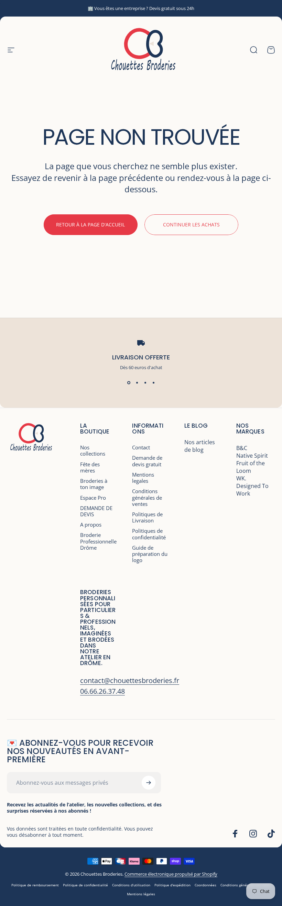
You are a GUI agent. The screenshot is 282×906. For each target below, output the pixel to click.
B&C (241, 448)
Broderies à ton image (93, 484)
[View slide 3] (145, 383)
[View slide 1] (128, 383)
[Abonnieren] (148, 783)
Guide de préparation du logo (149, 553)
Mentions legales (143, 477)
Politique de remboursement (35, 885)
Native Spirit (252, 455)
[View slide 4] (153, 383)
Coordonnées (205, 885)
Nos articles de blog (199, 446)
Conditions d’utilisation (131, 885)
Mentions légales (141, 894)
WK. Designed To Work (252, 486)
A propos (90, 524)
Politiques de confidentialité (149, 534)
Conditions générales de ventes (147, 497)
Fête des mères (90, 467)
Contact (141, 447)
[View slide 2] (137, 383)
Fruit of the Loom (250, 467)
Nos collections (92, 450)
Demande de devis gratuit (147, 461)
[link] (129, 680)
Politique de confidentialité (85, 885)
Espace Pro (93, 498)
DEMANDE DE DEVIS (96, 511)
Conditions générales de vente (245, 885)
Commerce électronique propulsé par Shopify (170, 874)
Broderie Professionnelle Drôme (98, 541)
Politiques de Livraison (147, 517)
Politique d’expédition (172, 885)
